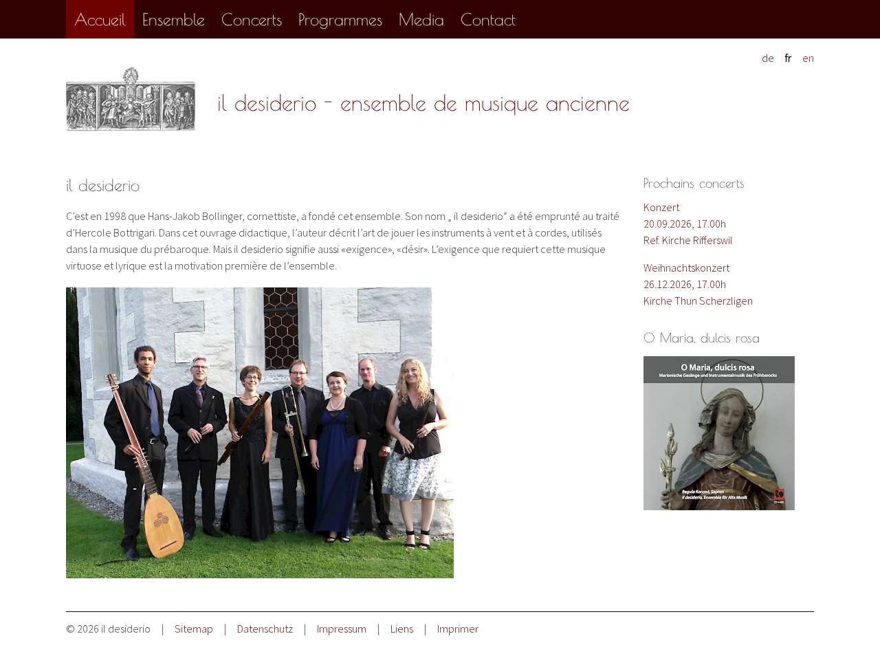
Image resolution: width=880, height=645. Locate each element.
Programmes (340, 19)
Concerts (251, 19)
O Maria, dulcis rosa (702, 337)
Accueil (100, 19)
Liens (401, 628)
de (768, 58)
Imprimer (457, 628)
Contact (488, 19)
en (808, 58)
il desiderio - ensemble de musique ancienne (423, 102)
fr (788, 58)
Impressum (341, 628)
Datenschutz (265, 628)
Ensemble (173, 19)
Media (421, 19)
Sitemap (194, 628)
